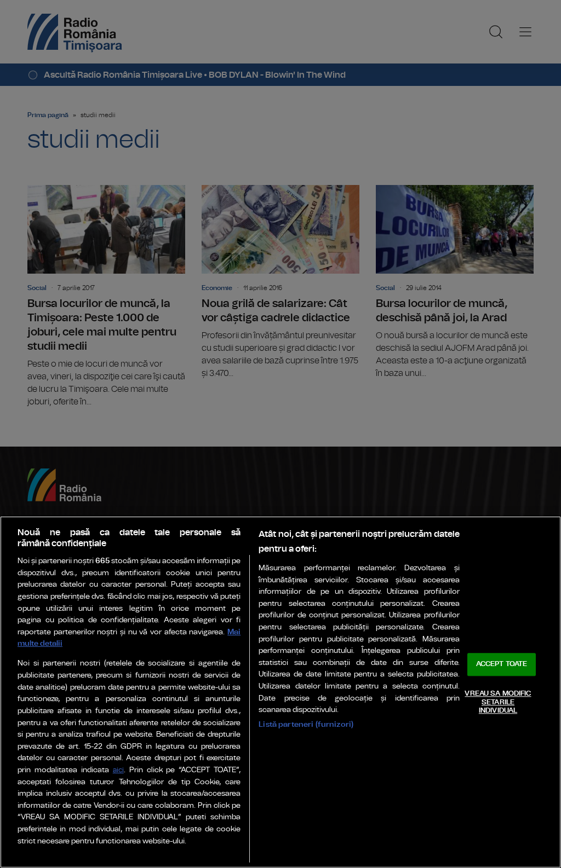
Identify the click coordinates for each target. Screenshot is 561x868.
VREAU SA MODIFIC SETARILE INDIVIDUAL (498, 702)
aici (118, 770)
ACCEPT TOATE (502, 664)
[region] (280, 692)
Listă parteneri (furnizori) (306, 724)
